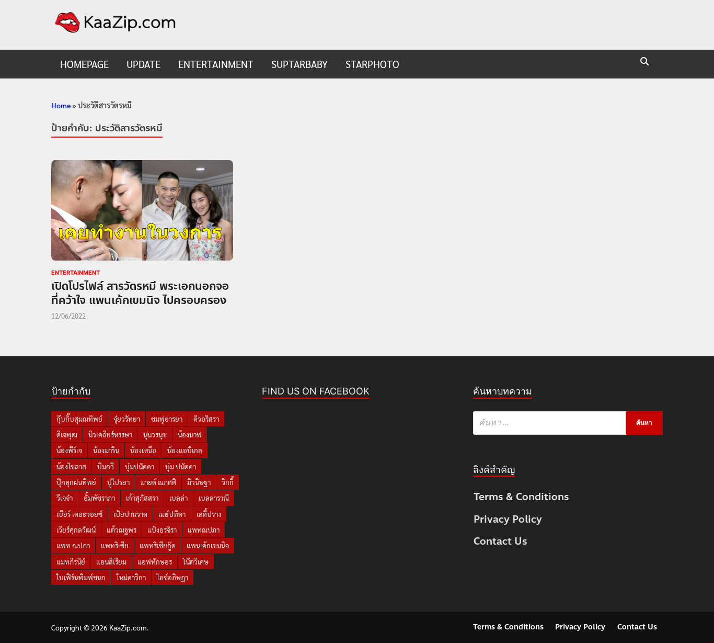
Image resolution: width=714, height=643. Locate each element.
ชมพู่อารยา (166, 418)
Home (61, 105)
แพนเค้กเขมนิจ (208, 545)
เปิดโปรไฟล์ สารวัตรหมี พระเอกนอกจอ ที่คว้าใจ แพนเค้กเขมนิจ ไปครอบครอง (140, 293)
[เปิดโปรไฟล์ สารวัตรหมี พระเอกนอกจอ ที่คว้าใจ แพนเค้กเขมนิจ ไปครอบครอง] (142, 212)
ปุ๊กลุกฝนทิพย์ (76, 482)
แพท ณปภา (73, 545)
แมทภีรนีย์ (70, 561)
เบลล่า (178, 497)
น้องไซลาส (71, 466)
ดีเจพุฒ (66, 434)
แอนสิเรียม (111, 561)
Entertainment (216, 64)
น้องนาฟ (190, 434)
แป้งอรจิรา (162, 529)
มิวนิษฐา (199, 482)
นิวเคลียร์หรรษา (110, 434)
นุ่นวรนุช (155, 434)
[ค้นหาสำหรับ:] (568, 423)
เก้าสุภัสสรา (142, 497)
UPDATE (143, 64)
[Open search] (644, 62)
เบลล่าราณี (214, 497)
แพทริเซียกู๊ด (158, 545)
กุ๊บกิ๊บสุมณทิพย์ (79, 418)
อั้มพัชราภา (99, 497)
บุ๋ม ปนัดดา (180, 466)
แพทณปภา (204, 529)
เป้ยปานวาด (130, 514)
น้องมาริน (106, 450)
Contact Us (500, 541)
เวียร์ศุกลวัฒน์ (76, 529)
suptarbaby (299, 64)
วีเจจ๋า (64, 497)
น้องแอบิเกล (184, 450)
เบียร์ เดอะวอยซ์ (79, 514)
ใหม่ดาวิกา (131, 577)
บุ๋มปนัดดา (139, 466)
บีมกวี (105, 466)
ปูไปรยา (118, 482)
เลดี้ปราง (209, 514)
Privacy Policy (508, 519)
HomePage (84, 64)
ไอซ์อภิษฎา (172, 577)
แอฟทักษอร (154, 561)
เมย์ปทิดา (172, 514)
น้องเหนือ (143, 450)
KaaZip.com (128, 627)
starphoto (372, 64)
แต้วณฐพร (121, 529)
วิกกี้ (228, 482)
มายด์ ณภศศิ (158, 482)
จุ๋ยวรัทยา (126, 418)
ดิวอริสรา (206, 418)
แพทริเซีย (115, 545)
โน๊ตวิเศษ (196, 561)
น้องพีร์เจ (69, 450)
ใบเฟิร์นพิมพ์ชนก (81, 577)
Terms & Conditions (521, 496)
